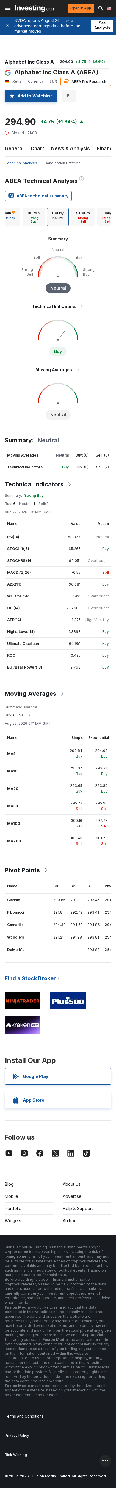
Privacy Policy (17, 1435)
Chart (37, 148)
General (14, 148)
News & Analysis (70, 148)
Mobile (11, 1196)
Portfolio (13, 1208)
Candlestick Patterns (62, 163)
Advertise (72, 1196)
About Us (72, 1184)
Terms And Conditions (24, 1416)
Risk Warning (16, 1454)
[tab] (34, 217)
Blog (9, 1184)
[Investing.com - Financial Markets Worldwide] (35, 8)
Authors (70, 1220)
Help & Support (78, 1208)
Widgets (13, 1220)
